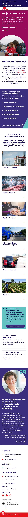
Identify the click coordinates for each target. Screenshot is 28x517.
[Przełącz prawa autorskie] (20, 54)
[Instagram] (6, 495)
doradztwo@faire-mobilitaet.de (9, 489)
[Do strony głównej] (5, 8)
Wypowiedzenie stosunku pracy (14, 107)
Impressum (18, 515)
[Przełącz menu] (25, 8)
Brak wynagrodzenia (10, 103)
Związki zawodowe (10, 118)
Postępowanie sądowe (11, 114)
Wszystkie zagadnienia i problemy (12, 125)
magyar (19, 5)
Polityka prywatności (8, 515)
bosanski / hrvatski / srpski (9, 5)
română (14, 1)
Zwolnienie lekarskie (11, 111)
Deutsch (4, 1)
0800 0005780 (5, 486)
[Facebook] (3, 495)
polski (9, 1)
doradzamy (21, 73)
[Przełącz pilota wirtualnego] (3, 513)
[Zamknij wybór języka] (26, 1)
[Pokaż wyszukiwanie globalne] (22, 8)
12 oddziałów (20, 70)
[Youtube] (10, 495)
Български (5, 3)
